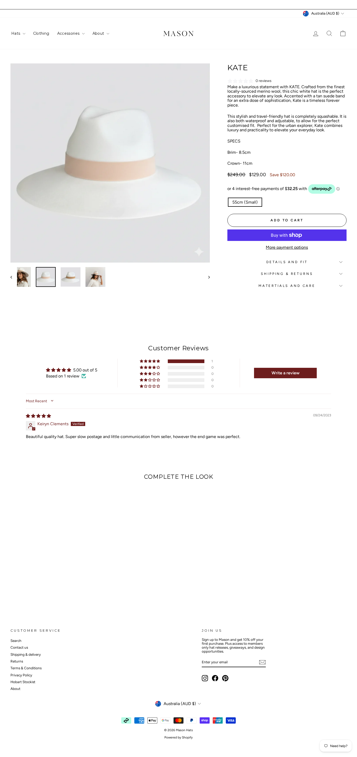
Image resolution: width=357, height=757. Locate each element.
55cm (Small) (245, 202)
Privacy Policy (21, 675)
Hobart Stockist (22, 682)
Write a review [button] (286, 372)
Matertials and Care (286, 286)
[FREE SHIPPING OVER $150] (178, 5)
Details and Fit (287, 262)
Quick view (50, 567)
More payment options (287, 247)
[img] (38, 415)
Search (15, 640)
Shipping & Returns (287, 274)
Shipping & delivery (25, 654)
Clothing (41, 33)
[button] (150, 361)
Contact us (19, 647)
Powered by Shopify (178, 737)
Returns (16, 661)
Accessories (69, 33)
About (99, 33)
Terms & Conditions (26, 668)
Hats (16, 33)
